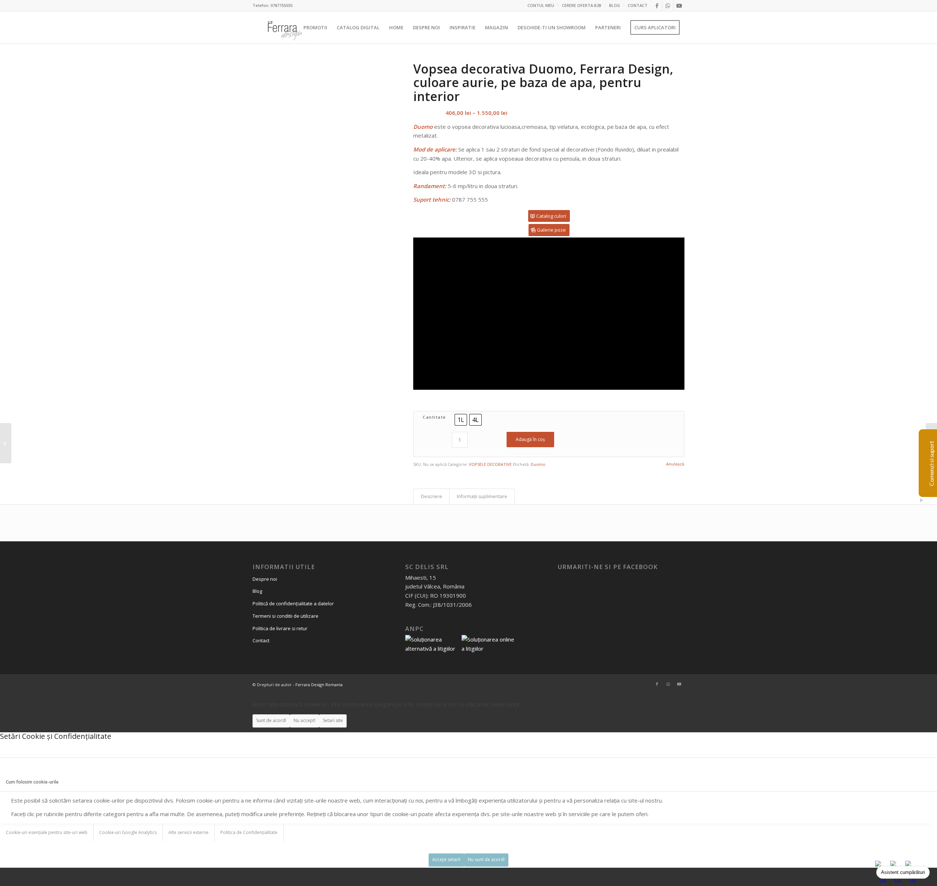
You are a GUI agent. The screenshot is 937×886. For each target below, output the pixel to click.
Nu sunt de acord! (486, 859)
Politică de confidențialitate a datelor (293, 603)
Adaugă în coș (530, 439)
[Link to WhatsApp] (667, 5)
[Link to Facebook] (657, 5)
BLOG (614, 5)
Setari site (333, 720)
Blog (257, 591)
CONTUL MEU (540, 5)
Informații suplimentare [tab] (482, 496)
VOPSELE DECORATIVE (490, 464)
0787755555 (281, 5)
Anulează (675, 464)
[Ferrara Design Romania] (284, 27)
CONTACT (637, 5)
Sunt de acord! (271, 720)
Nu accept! (305, 720)
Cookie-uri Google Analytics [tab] (128, 832)
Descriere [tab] (431, 496)
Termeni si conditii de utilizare (285, 616)
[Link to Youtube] (678, 5)
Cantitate (434, 417)
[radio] (461, 419)
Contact (261, 640)
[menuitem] (541, 5)
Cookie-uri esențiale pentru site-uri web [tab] (46, 832)
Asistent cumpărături (903, 872)
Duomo (538, 464)
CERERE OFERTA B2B (581, 5)
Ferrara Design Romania (319, 684)
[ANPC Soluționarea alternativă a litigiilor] (432, 648)
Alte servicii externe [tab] (188, 832)
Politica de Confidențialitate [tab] (248, 832)
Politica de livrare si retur (280, 628)
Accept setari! (446, 859)
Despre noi (265, 579)
